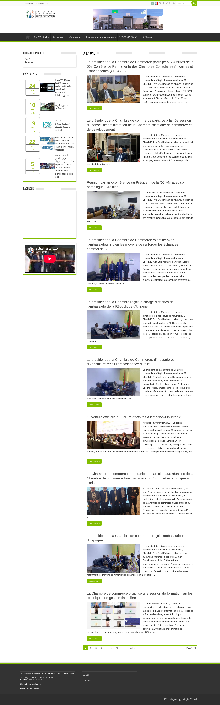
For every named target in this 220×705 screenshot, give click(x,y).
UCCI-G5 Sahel (128, 37)
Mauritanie (74, 37)
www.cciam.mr (35, 684)
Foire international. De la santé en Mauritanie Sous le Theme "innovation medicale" (64, 143)
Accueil (27, 37)
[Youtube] (173, 3)
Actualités (57, 37)
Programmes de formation (100, 37)
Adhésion (148, 37)
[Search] (194, 3)
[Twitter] (166, 3)
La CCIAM (40, 37)
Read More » (94, 108)
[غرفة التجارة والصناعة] (41, 13)
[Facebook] (163, 3)
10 (117, 648)
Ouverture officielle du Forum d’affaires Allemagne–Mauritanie (134, 417)
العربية (28, 58)
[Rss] (160, 3)
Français (29, 62)
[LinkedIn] (170, 3)
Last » (131, 648)
